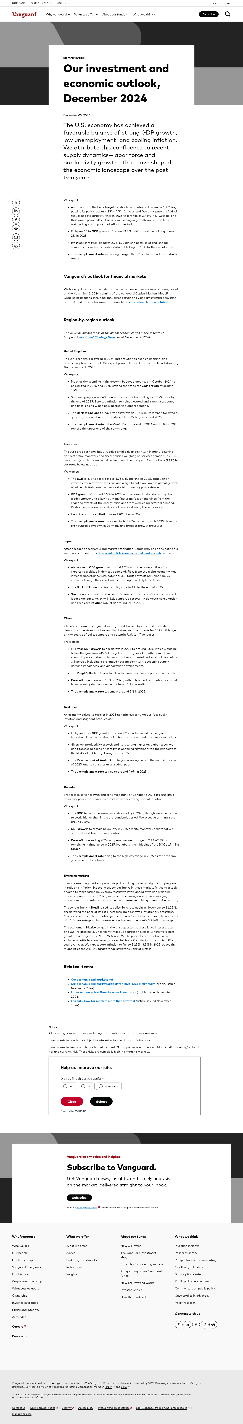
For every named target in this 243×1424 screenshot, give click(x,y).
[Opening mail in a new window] (16, 237)
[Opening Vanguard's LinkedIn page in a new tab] (187, 1324)
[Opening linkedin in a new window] (16, 211)
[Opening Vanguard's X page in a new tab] (179, 1324)
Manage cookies (21, 1413)
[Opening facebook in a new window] (16, 220)
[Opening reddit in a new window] (16, 228)
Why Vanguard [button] (56, 14)
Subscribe (209, 14)
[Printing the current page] (16, 245)
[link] (225, 14)
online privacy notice (86, 1207)
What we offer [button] (84, 14)
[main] (121, 622)
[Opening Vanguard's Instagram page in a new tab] (204, 1324)
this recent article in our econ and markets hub (129, 553)
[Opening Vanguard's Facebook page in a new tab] (196, 1324)
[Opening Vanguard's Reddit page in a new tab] (213, 1324)
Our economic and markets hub (92, 979)
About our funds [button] (113, 14)
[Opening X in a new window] (16, 202)
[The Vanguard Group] (26, 15)
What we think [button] (143, 14)
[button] (41, 3)
